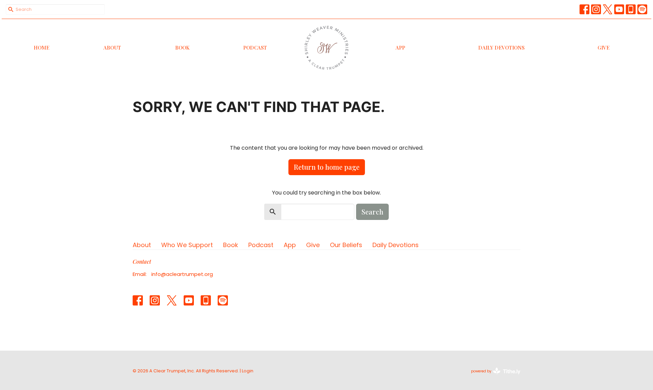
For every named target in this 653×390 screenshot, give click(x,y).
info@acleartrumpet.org (182, 274)
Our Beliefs (346, 245)
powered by (492, 377)
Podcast (255, 47)
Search (372, 211)
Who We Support (187, 245)
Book (182, 47)
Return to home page (326, 166)
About (112, 47)
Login (247, 371)
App (400, 47)
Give (603, 47)
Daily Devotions (501, 47)
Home (41, 47)
